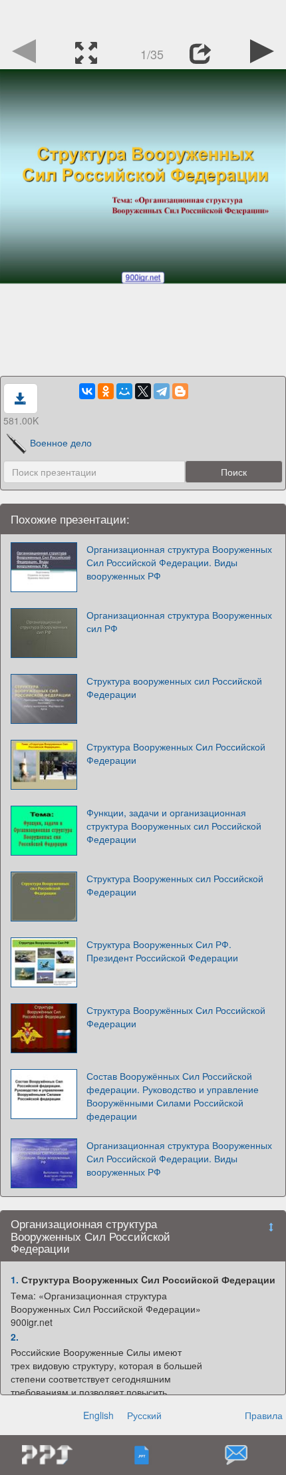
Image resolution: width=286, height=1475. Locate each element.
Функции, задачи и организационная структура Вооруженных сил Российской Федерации (173, 826)
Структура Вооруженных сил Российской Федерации (174, 885)
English (98, 1415)
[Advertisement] (143, 16)
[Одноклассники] (106, 391)
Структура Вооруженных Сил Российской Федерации (175, 753)
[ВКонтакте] (87, 391)
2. (15, 1336)
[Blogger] (180, 391)
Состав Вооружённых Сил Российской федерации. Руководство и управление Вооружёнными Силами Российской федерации (172, 1095)
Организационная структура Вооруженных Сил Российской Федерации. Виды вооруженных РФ (179, 562)
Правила (264, 1415)
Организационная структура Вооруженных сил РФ (179, 621)
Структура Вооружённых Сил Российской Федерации (175, 1016)
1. (15, 1279)
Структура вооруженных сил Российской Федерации (174, 687)
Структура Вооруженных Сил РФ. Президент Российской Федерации (162, 950)
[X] (143, 391)
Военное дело (61, 442)
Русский (144, 1415)
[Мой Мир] (124, 391)
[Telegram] (162, 391)
